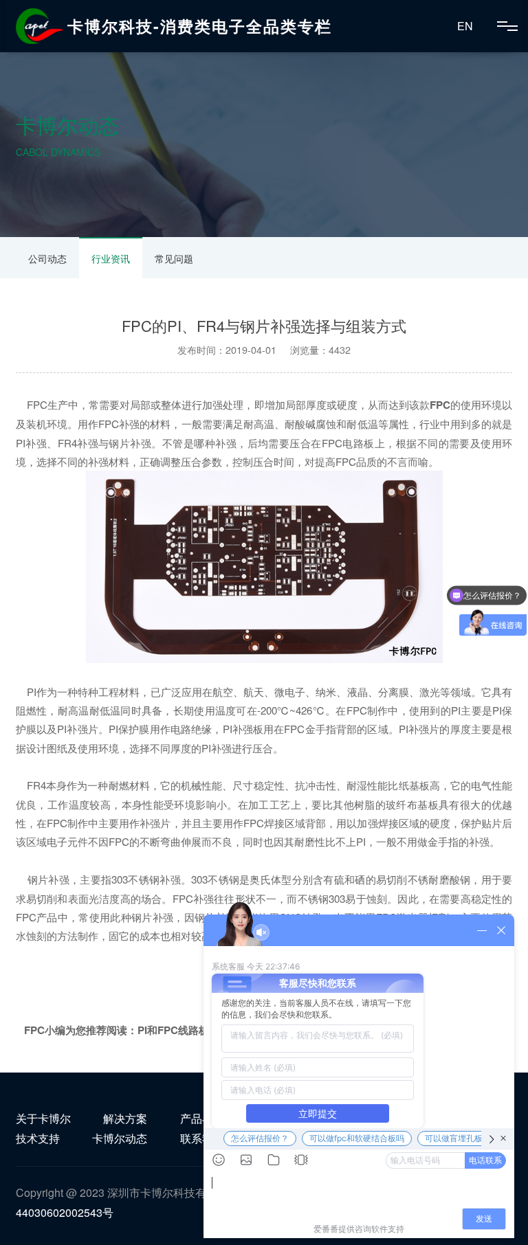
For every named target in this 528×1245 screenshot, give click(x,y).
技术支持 (38, 1138)
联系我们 (202, 1138)
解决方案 (125, 1118)
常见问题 (174, 258)
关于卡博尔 (43, 1118)
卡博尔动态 (119, 1138)
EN (465, 26)
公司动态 (47, 258)
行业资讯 (110, 258)
